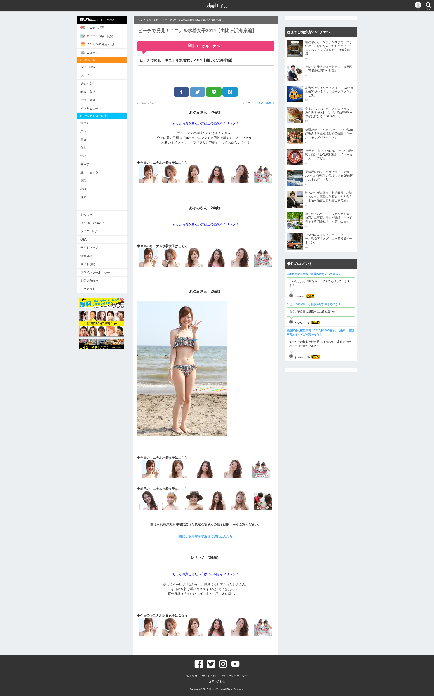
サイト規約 (87, 264)
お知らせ (86, 214)
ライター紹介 (89, 231)
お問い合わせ (89, 280)
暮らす (84, 164)
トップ (139, 20)
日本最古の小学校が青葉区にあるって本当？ (314, 274)
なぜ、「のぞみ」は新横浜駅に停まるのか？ (314, 304)
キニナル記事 (95, 27)
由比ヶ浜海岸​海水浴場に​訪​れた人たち (206, 536)
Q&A (83, 239)
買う (83, 131)
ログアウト (87, 289)
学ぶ (83, 156)
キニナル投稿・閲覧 (100, 36)
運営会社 (86, 256)
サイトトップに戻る (106, 20)
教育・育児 (87, 92)
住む (83, 147)
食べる (84, 123)
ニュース (92, 52)
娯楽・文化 (87, 83)
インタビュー (89, 108)
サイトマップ (89, 247)
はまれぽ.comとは (92, 223)
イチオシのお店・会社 (101, 44)
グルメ (84, 75)
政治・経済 (87, 67)
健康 (83, 197)
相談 (83, 189)
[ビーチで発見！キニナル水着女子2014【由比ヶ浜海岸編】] (230, 92)
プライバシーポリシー (95, 272)
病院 (83, 180)
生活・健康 (87, 100)
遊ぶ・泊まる (89, 172)
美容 (83, 139)
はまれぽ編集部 (264, 103)
